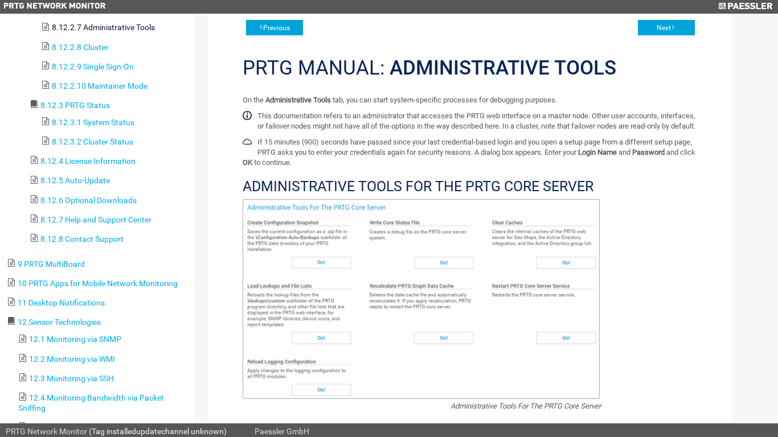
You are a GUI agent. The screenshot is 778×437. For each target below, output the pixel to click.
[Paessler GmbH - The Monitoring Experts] (745, 6)
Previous (276, 28)
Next (664, 28)
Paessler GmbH (282, 431)
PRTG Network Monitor (46, 431)
